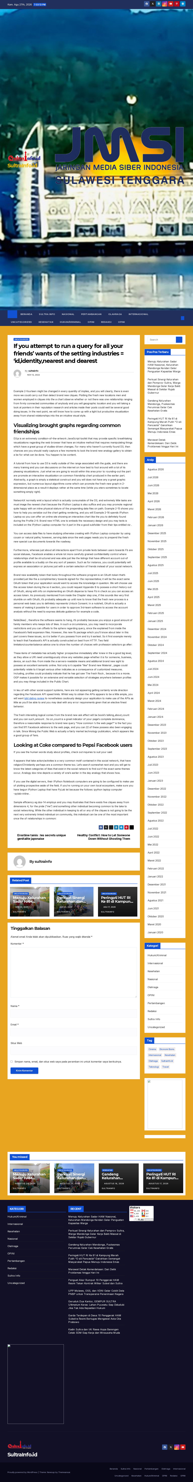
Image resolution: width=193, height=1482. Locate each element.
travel (165, 1067)
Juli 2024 (153, 668)
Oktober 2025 (156, 549)
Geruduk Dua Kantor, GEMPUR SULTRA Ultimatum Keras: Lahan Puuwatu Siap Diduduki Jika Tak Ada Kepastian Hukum (96, 1305)
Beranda (26, 314)
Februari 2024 (156, 708)
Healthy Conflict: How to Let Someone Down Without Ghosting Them (103, 837)
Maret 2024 (154, 700)
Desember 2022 (157, 788)
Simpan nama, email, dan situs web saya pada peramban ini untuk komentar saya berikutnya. (68, 1061)
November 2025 (157, 541)
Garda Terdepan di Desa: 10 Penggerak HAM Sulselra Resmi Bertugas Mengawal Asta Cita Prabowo (94, 1319)
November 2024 (157, 636)
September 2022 (157, 812)
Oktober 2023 (156, 740)
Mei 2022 (153, 844)
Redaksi (106, 322)
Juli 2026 (153, 477)
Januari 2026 (155, 525)
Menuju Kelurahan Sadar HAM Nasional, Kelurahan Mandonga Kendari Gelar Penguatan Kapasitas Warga (96, 1220)
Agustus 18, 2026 (114, 1183)
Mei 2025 (153, 589)
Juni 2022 (153, 836)
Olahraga (115, 314)
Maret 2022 (154, 860)
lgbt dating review (34, 698)
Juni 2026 (153, 485)
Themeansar (64, 1472)
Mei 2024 (153, 684)
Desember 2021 (157, 884)
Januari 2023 (155, 780)
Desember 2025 (157, 533)
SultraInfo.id (22, 165)
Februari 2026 (156, 517)
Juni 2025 (153, 581)
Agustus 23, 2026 (70, 1183)
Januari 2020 (155, 932)
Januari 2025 (155, 621)
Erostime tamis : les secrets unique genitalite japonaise (41, 837)
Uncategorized (21, 322)
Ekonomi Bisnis (167, 1049)
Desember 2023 (157, 724)
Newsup (51, 1472)
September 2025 (157, 557)
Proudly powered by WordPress (23, 1472)
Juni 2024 (154, 676)
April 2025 (154, 597)
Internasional (139, 314)
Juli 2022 (153, 828)
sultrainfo (33, 370)
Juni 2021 (153, 908)
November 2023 (157, 732)
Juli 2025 (153, 573)
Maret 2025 (154, 605)
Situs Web (16, 1043)
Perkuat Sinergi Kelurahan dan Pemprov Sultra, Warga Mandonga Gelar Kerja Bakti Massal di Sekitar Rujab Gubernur (164, 386)
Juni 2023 (153, 772)
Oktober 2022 (156, 804)
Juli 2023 (153, 764)
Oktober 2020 (156, 916)
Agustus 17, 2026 (159, 1183)
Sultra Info (47, 314)
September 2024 (157, 652)
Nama (15, 1006)
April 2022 (154, 852)
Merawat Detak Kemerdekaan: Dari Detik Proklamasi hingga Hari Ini (163, 443)
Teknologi (154, 1067)
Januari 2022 (155, 876)
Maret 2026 (154, 509)
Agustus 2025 (156, 565)
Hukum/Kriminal (70, 322)
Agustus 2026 (156, 469)
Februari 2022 (156, 868)
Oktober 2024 (156, 644)
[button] (178, 318)
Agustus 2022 (156, 820)
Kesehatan (46, 322)
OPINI (91, 322)
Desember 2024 (157, 629)
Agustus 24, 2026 (25, 1183)
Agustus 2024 (156, 660)
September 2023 (157, 748)
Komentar (17, 943)
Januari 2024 (155, 716)
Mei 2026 (153, 493)
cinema (152, 1049)
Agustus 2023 (156, 756)
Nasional (68, 314)
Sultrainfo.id (167, 1061)
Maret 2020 (154, 924)
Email (15, 1024)
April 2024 (154, 692)
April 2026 (154, 501)
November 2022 (157, 796)
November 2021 (157, 892)
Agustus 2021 (155, 900)
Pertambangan (91, 314)
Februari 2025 (156, 613)
